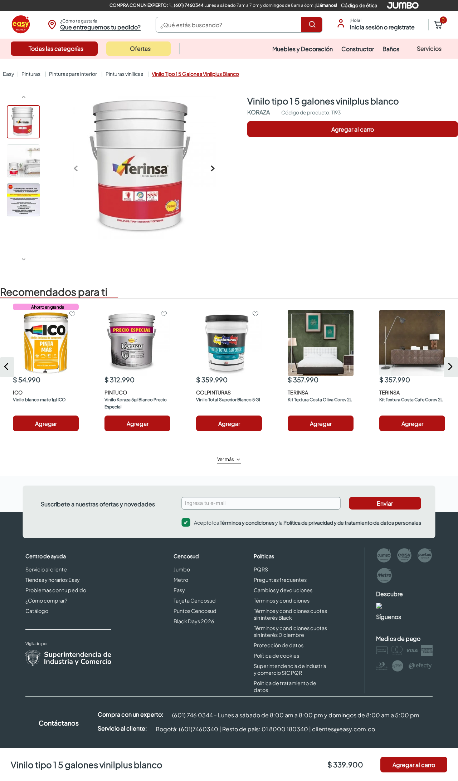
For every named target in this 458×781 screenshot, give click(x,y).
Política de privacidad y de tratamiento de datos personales (352, 522)
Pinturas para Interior (73, 73)
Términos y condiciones (247, 522)
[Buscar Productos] (313, 24)
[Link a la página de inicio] (8, 73)
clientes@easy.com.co (343, 729)
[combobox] (239, 25)
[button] (93, 25)
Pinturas (30, 73)
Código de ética (359, 5)
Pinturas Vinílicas (124, 73)
